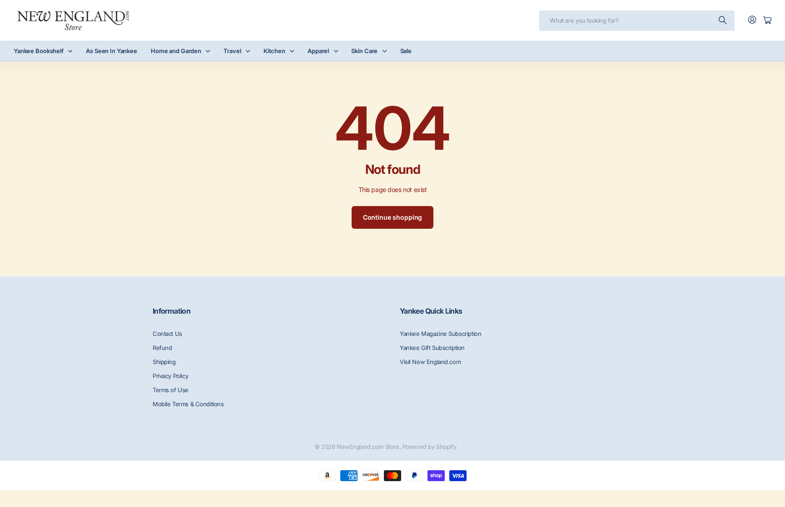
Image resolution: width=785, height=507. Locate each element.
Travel (232, 50)
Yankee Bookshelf (39, 50)
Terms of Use (171, 390)
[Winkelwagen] (767, 21)
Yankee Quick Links (431, 310)
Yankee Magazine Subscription (440, 333)
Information (171, 310)
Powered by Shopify (429, 446)
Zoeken (723, 20)
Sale (406, 50)
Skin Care (364, 50)
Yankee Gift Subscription (432, 347)
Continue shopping (392, 217)
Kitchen (274, 50)
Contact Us (167, 333)
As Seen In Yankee (111, 50)
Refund (162, 347)
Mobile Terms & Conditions (188, 404)
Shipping (164, 361)
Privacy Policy (170, 375)
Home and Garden (176, 50)
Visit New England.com (430, 361)
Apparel (318, 50)
